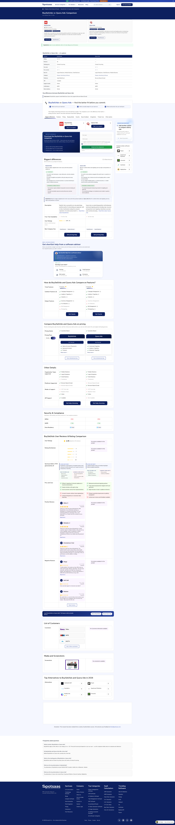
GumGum (122, 165)
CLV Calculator (107, 799)
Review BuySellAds (96, 613)
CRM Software (91, 793)
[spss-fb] (131, 820)
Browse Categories (60, 4)
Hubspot (120, 802)
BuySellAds (47, 25)
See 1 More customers (72, 646)
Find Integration (69, 804)
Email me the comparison (98, 147)
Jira (119, 804)
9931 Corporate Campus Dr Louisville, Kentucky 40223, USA (49, 792)
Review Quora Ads (107, 613)
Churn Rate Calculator (109, 797)
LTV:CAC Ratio (107, 804)
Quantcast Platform (96, 688)
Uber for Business (122, 791)
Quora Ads (92, 25)
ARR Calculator (108, 791)
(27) (71, 124)
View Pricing (47, 39)
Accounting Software (93, 804)
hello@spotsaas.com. (115, 727)
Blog (87, 4)
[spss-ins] (127, 820)
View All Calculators (109, 810)
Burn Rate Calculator (109, 807)
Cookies (94, 820)
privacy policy (107, 141)
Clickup (120, 797)
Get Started (71, 342)
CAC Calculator (107, 802)
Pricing (66, 806)
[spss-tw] (119, 820)
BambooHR (121, 810)
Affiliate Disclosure (108, 159)
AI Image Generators (93, 809)
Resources (81, 4)
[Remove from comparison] (83, 123)
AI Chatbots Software (93, 796)
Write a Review (80, 792)
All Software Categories (94, 816)
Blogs (66, 796)
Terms (85, 820)
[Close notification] (173, 1)
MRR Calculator (108, 794)
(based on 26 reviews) (75, 441)
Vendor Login (79, 806)
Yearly (53, 338)
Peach (92, 683)
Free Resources (69, 812)
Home (77, 789)
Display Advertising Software (52, 9)
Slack (119, 799)
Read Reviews (56, 39)
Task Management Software (95, 799)
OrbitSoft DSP (68, 683)
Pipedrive (120, 794)
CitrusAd (93, 693)
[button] (87, 1)
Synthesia (120, 807)
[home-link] (42, 9)
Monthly (48, 338)
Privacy (89, 820)
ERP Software (91, 801)
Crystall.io (66, 688)
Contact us (79, 801)
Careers (78, 804)
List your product (127, 4)
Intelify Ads (67, 693)
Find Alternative (69, 801)
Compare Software (69, 799)
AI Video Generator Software (95, 806)
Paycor (120, 812)
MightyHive (123, 169)
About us (78, 794)
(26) (69, 220)
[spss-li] (123, 820)
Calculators (68, 809)
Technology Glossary (68, 792)
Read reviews (72, 605)
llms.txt (98, 820)
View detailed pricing (72, 358)
